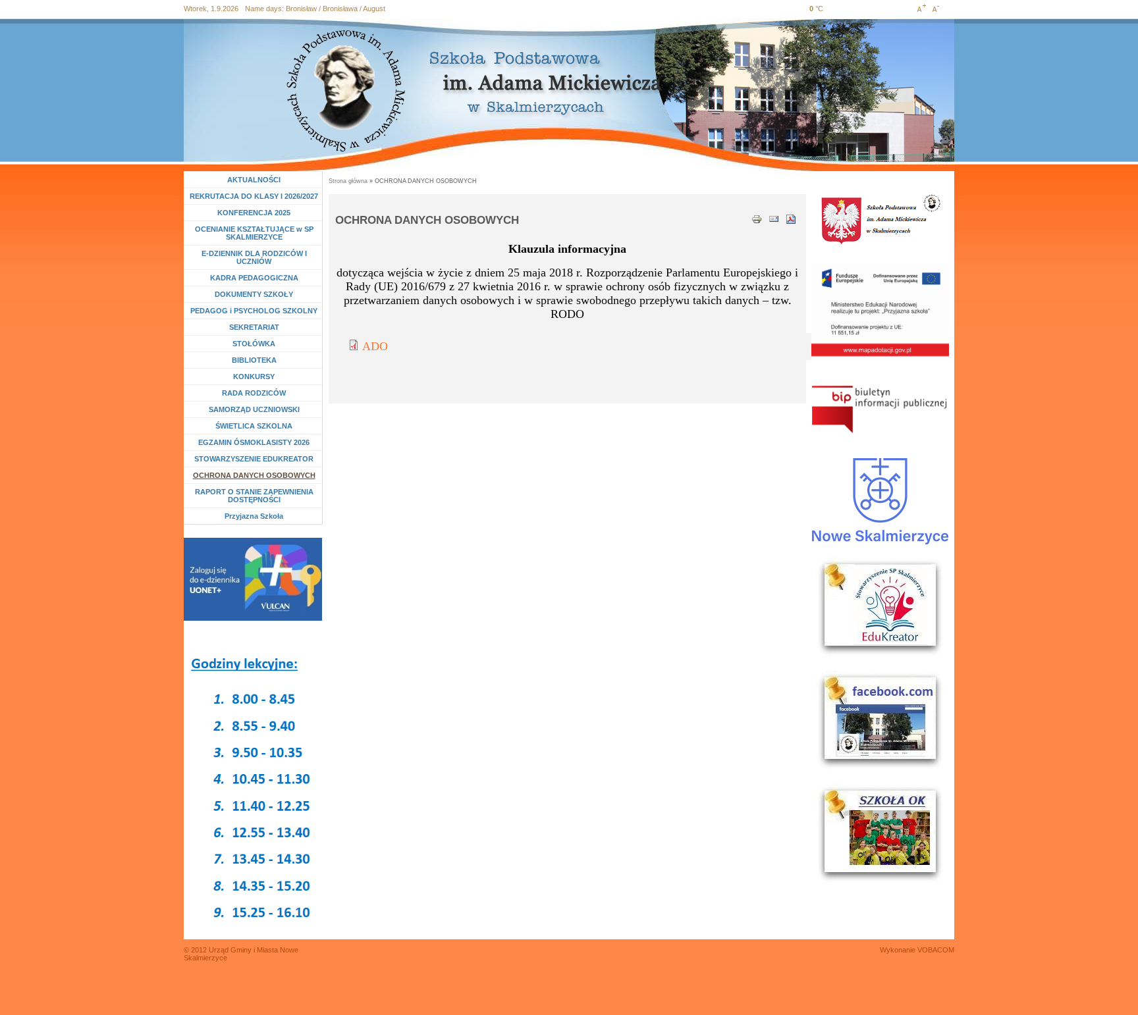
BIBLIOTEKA (254, 360)
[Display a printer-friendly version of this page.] (756, 218)
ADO (375, 346)
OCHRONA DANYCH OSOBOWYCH (254, 475)
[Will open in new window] (253, 579)
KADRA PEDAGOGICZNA (254, 278)
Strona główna (348, 181)
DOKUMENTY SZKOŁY (254, 294)
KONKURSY (257, 376)
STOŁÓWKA (253, 344)
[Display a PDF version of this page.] (791, 218)
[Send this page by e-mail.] (774, 218)
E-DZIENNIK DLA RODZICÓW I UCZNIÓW (254, 257)
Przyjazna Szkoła (254, 516)
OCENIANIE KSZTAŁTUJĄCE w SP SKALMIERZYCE (254, 233)
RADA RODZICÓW (254, 393)
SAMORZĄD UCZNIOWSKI (254, 409)
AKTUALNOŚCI (254, 180)
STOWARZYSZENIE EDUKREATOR (253, 459)
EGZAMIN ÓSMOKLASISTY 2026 (254, 442)
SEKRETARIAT (254, 327)
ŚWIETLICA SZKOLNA (253, 426)
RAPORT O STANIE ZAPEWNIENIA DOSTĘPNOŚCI (254, 496)
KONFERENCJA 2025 (253, 213)
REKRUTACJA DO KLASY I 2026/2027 (254, 196)
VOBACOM (935, 950)
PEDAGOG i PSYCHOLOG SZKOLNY (253, 311)
